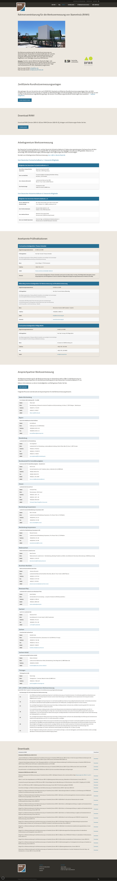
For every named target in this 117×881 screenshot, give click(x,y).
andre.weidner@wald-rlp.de (35, 604)
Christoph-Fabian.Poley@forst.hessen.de (38, 502)
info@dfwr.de (34, 68)
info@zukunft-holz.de (36, 70)
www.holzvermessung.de (58, 319)
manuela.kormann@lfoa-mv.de (36, 543)
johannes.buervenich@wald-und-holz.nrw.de (39, 583)
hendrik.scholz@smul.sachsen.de (37, 647)
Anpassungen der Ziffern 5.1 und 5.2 (83, 775)
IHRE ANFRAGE (95, 5)
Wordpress (35, 879)
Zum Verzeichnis (24, 100)
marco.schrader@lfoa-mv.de (36, 522)
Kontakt (95, 1)
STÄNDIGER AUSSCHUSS (83, 5)
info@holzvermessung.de (58, 315)
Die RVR (53, 5)
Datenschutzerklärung (79, 1)
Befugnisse (23, 387)
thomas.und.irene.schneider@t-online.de (44, 271)
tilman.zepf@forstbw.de (35, 413)
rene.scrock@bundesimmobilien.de (37, 479)
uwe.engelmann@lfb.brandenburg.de (37, 456)
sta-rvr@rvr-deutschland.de (56, 155)
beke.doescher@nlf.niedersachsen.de (38, 561)
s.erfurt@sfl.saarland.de (35, 624)
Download (96, 758)
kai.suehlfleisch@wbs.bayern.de (36, 433)
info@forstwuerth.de (62, 354)
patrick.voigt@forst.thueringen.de (37, 683)
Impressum (89, 1)
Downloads (23, 127)
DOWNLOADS (71, 5)
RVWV (63, 5)
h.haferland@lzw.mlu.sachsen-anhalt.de (38, 665)
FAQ (59, 5)
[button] (3, 878)
